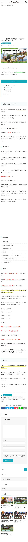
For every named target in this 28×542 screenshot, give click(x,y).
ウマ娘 (4, 397)
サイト (4, 450)
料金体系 (9, 91)
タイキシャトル (14, 397)
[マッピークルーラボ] (14, 2)
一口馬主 (20, 397)
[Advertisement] (14, 21)
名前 (4, 440)
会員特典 (9, 89)
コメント (5, 423)
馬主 (3, 401)
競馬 (24, 399)
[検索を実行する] (25, 469)
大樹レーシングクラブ (10, 85)
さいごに (7, 94)
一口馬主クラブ (5, 399)
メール (5, 445)
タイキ (8, 397)
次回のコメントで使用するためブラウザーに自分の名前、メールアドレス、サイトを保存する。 (14, 456)
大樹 (10, 399)
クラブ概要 (9, 87)
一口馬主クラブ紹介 (7, 43)
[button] (26, 2)
